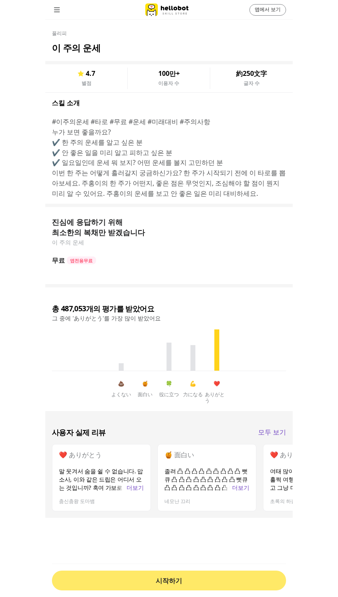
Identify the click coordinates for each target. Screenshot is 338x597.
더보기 (135, 487)
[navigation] (68, 10)
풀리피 (59, 33)
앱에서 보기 (268, 9)
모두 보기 (272, 432)
